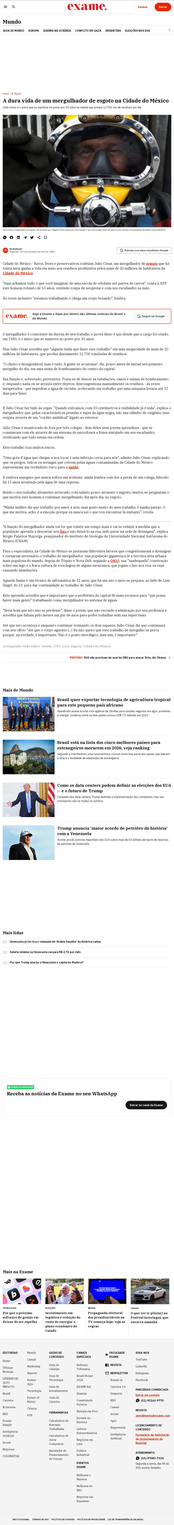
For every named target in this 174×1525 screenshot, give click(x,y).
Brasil (6, 1393)
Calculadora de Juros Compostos (58, 1440)
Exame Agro (31, 1382)
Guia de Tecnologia (56, 1378)
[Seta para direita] (165, 30)
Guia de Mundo (13, 30)
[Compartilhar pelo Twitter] (32, 237)
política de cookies (63, 1519)
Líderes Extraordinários (87, 1431)
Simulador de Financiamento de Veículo (59, 1455)
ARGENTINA (113, 30)
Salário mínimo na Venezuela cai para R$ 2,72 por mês (45, 952)
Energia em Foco (87, 1411)
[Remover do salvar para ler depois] (46, 237)
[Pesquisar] (13, 7)
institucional (20, 1519)
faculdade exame (117, 1354)
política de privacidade (91, 1519)
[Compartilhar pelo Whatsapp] (5, 237)
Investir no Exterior (84, 1420)
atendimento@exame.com (153, 1415)
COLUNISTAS (11, 1456)
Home (6, 93)
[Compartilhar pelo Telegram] (25, 237)
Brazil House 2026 (85, 1378)
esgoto (152, 263)
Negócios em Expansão (85, 1499)
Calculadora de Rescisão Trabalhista (58, 1425)
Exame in (116, 1380)
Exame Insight (7, 1423)
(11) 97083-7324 (152, 1458)
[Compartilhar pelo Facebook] (12, 237)
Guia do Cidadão (54, 1367)
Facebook (142, 1380)
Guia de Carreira (54, 1399)
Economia (9, 1407)
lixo (63, 531)
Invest (7, 1442)
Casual (31, 1359)
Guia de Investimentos (58, 1389)
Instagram (142, 1373)
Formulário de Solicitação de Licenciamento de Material (152, 1439)
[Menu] (5, 7)
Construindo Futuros (85, 1402)
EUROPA (33, 30)
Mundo (12, 21)
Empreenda (118, 1427)
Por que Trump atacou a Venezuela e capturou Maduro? (46, 962)
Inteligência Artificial (10, 1433)
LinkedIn (141, 1366)
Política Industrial (83, 1452)
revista (116, 1365)
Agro (113, 1420)
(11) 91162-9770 (152, 1400)
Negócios (8, 1449)
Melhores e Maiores (84, 1477)
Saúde (47, 646)
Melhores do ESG (84, 1488)
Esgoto (76, 646)
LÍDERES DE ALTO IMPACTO (10, 1382)
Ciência (32, 1408)
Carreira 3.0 (118, 1386)
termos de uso (40, 1519)
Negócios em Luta (85, 1442)
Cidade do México (18, 273)
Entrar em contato (148, 1395)
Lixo (65, 646)
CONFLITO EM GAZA (88, 30)
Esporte (32, 1373)
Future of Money (33, 1399)
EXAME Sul (84, 1386)
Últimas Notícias (8, 1369)
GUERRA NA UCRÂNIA (57, 30)
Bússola (82, 1393)
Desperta (116, 1393)
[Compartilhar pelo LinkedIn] (18, 237)
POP (29, 1415)
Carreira (8, 1400)
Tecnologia (34, 1391)
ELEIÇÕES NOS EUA (137, 30)
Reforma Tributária (83, 1367)
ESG (5, 1414)
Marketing (33, 1366)
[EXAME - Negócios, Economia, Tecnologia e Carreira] (87, 7)
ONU (114, 560)
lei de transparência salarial (125, 1519)
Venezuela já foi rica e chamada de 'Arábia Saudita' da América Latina (55, 941)
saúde (73, 467)
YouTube (141, 1359)
